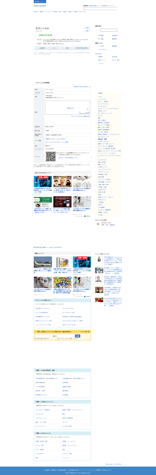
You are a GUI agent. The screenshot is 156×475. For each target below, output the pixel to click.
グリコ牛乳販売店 (40, 386)
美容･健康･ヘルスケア (55, 39)
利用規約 (53, 470)
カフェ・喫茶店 (40, 449)
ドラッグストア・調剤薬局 (43, 410)
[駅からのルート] (60, 43)
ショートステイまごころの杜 (43, 324)
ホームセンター (40, 414)
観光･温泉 (101, 177)
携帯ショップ (101, 164)
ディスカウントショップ (105, 113)
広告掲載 (98, 470)
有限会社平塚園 (66, 386)
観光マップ (101, 60)
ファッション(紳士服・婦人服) (106, 148)
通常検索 (85, 5)
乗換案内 (114, 46)
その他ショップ (102, 167)
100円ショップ (102, 111)
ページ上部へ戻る (113, 464)
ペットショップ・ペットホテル (107, 153)
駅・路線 (100, 39)
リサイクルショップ (41, 418)
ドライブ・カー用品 (104, 179)
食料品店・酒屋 (65, 39)
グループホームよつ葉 (68, 312)
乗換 (95, 5)
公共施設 (100, 202)
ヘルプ (113, 1)
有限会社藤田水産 (40, 382)
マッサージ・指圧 (67, 453)
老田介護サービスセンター (43, 308)
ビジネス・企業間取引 (104, 210)
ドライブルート (102, 49)
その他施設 (101, 207)
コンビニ (64, 422)
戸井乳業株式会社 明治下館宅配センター (47, 378)
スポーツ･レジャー (103, 172)
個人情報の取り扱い (74, 470)
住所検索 (114, 35)
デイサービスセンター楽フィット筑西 (72, 320)
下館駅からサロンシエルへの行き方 (55, 139)
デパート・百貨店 (103, 101)
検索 (119, 8)
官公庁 (100, 204)
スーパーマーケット (41, 426)
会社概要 (46, 470)
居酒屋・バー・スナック (68, 441)
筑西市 (49, 43)
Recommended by (80, 216)
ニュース (100, 63)
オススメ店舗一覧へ (85, 331)
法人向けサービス (107, 470)
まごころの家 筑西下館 (42, 312)
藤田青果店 (65, 390)
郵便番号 (105, 5)
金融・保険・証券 (103, 184)
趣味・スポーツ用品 (41, 422)
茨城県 (44, 43)
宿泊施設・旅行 (102, 174)
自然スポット (102, 199)
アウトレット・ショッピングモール (108, 108)
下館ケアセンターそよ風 (68, 324)
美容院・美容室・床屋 (41, 441)
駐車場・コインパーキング (69, 445)
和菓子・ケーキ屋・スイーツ (106, 144)
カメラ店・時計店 (67, 426)
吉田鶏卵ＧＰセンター (41, 395)
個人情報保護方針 (62, 470)
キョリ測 (100, 46)
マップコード (111, 5)
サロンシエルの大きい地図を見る (80, 114)
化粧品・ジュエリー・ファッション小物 (109, 151)
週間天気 (112, 224)
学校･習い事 (101, 192)
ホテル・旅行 (116, 60)
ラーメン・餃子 (40, 445)
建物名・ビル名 (102, 212)
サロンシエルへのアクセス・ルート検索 (56, 142)
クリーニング (65, 457)
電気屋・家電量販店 (67, 418)
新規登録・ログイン (40, 1)
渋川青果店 (65, 395)
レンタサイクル (102, 160)
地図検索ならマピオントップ (104, 1)
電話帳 (100, 56)
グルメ (100, 96)
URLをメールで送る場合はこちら (67, 157)
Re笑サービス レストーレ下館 (43, 320)
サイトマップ (119, 1)
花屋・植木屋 (101, 162)
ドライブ (99, 5)
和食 (37, 457)
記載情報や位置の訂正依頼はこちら (82, 86)
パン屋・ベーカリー (103, 141)
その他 (100, 215)
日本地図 (100, 35)
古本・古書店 (101, 120)
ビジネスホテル (40, 453)
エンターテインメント (104, 169)
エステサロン (77, 41)
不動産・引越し (102, 187)
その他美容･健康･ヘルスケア (52, 41)
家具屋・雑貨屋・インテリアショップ (72, 410)
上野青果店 (65, 382)
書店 (63, 414)
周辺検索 (91, 5)
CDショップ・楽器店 (104, 125)
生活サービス (102, 189)
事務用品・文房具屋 (103, 122)
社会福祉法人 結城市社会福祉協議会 (72, 316)
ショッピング (46, 39)
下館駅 (53, 43)
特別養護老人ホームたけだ (43, 316)
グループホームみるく (68, 308)
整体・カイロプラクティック (66, 41)
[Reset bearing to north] (87, 109)
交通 (99, 194)
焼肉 (63, 449)
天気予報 (84, 48)
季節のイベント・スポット (106, 197)
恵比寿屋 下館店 (40, 390)
